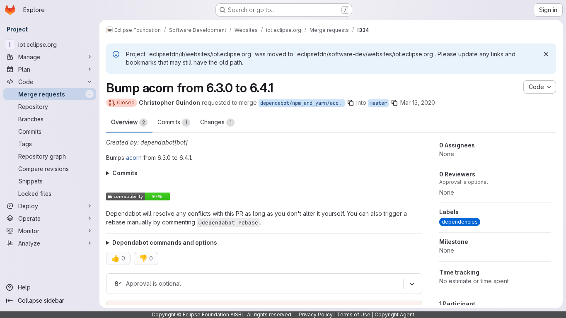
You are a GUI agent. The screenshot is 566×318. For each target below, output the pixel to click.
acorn (134, 157)
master (378, 103)
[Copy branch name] (351, 103)
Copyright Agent (394, 314)
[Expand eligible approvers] (412, 284)
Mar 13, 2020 (417, 102)
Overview (128, 121)
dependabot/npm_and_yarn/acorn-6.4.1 (302, 103)
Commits (172, 121)
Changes (216, 121)
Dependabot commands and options (164, 242)
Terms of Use (353, 314)
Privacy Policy (316, 314)
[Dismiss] (546, 54)
